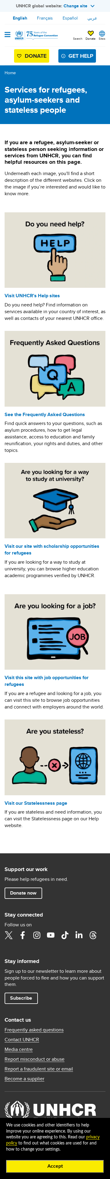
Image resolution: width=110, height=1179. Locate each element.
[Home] (36, 35)
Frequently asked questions (34, 1030)
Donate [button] (91, 38)
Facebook (23, 935)
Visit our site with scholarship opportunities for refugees (52, 549)
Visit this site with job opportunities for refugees (47, 681)
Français (45, 18)
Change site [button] (75, 6)
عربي (92, 18)
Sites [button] (102, 38)
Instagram (37, 935)
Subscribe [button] (21, 997)
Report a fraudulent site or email (39, 1069)
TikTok (65, 935)
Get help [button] (80, 56)
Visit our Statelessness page (36, 803)
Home (10, 73)
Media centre (19, 1049)
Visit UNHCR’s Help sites (32, 295)
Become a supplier (24, 1078)
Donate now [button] (23, 892)
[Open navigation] (7, 35)
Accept (55, 1166)
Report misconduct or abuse (34, 1059)
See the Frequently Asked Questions (45, 414)
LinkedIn (79, 935)
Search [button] (77, 38)
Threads (93, 935)
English (20, 18)
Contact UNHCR (22, 1039)
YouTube (51, 935)
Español (70, 18)
